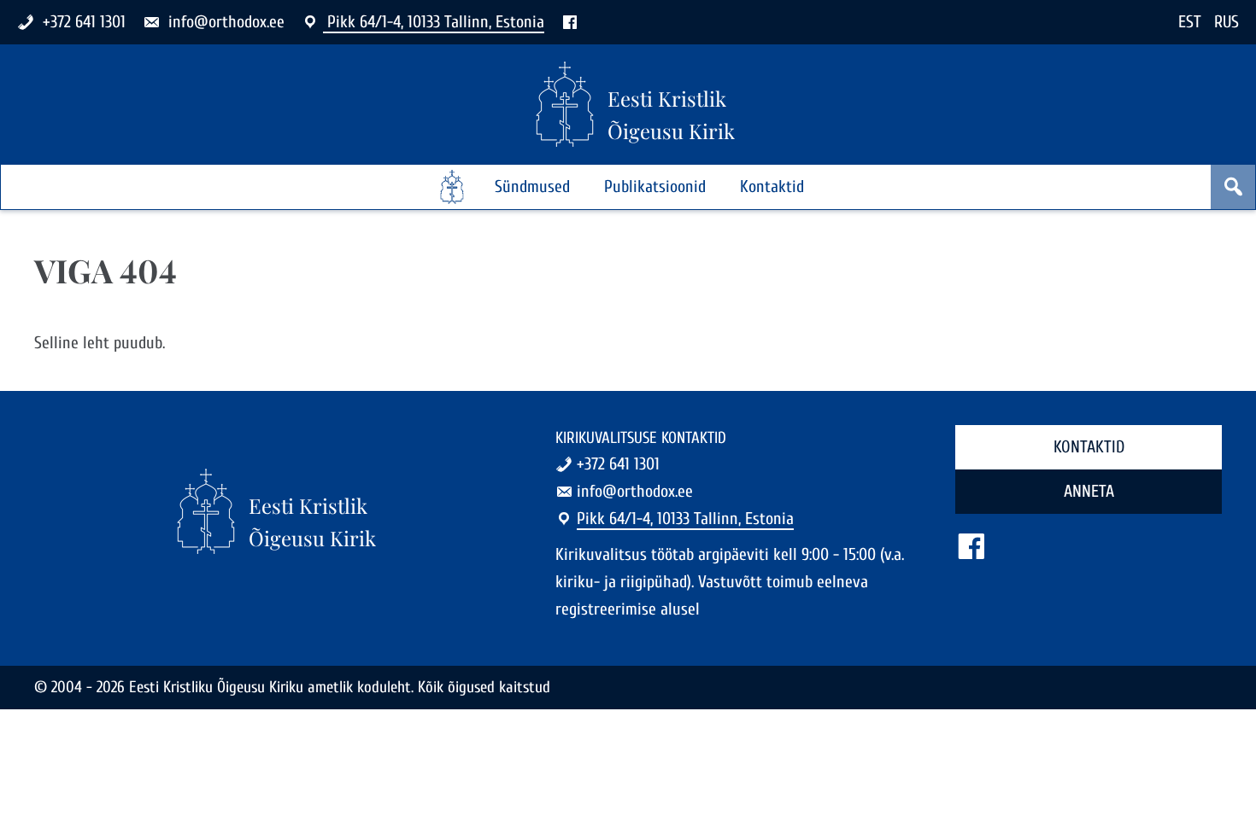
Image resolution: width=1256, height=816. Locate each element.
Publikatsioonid (655, 186)
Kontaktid (772, 186)
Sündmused (532, 186)
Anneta (1089, 491)
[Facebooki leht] (569, 22)
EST (1189, 22)
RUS (1226, 22)
